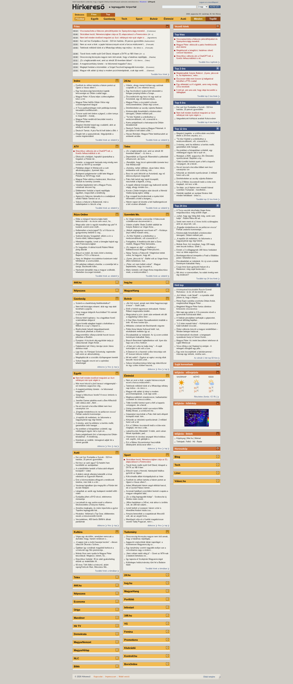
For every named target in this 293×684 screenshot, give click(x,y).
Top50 (213, 19)
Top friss (180, 34)
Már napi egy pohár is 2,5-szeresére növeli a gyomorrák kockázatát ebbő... (196, 313)
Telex (77, 577)
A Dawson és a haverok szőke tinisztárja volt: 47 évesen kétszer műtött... (146, 353)
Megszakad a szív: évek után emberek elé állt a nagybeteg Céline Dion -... (146, 315)
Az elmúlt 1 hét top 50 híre (206, 358)
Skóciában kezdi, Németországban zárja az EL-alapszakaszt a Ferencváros (114, 34)
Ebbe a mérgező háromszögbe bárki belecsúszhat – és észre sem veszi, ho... (94, 220)
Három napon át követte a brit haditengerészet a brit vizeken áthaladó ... (146, 203)
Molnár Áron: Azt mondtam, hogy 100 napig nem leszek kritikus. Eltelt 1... (195, 245)
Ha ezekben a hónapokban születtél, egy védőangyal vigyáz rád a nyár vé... (194, 151)
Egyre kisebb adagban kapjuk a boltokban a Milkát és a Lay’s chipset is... (95, 324)
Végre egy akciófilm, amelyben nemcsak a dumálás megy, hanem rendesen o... (94, 537)
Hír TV (77, 626)
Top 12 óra (181, 129)
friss (109, 367)
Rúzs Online (81, 214)
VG (126, 623)
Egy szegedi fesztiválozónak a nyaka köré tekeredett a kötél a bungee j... (145, 197)
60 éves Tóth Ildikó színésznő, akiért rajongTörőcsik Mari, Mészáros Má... (92, 566)
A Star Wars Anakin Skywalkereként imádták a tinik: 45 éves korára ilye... (146, 321)
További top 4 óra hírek (207, 122)
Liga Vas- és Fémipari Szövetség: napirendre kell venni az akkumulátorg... (95, 353)
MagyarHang (131, 290)
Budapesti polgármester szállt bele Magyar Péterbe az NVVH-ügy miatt (94, 174)
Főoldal (80, 19)
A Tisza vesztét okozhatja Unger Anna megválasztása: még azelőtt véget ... (193, 211)
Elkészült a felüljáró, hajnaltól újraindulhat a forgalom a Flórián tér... (95, 158)
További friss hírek (159, 74)
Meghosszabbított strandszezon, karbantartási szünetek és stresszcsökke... (146, 398)
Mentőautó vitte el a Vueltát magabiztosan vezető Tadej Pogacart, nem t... (144, 520)
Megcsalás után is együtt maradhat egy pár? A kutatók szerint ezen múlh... (96, 226)
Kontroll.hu (130, 656)
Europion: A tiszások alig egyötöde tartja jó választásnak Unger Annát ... (94, 341)
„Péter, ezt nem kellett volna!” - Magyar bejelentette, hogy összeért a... (143, 265)
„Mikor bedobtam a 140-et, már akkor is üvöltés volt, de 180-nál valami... (147, 503)
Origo (77, 610)
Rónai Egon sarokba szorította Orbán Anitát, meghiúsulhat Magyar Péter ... (195, 302)
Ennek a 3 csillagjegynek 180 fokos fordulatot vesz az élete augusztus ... (196, 251)
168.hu (128, 615)
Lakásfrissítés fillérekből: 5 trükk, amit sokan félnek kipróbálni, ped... (146, 432)
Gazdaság (109, 19)
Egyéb (94, 19)
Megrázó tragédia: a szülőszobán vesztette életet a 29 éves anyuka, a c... (195, 134)
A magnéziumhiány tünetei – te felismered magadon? (103, 64)
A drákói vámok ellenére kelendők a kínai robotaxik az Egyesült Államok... (94, 475)
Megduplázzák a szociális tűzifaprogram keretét (97, 357)
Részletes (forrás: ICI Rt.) (205, 397)
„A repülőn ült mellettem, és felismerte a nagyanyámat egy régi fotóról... (194, 239)
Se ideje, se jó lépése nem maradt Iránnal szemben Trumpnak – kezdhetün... (194, 188)
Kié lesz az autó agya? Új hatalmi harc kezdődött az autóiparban (93, 464)
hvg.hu (128, 282)
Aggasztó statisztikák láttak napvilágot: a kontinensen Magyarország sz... (144, 543)
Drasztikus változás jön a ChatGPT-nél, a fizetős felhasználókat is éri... (194, 57)
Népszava (79, 290)
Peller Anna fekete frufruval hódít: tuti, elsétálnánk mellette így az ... (143, 330)
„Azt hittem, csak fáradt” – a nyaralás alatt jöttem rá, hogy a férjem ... (195, 296)
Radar (199, 441)
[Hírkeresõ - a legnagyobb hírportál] (104, 7)
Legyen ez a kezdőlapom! (208, 2)
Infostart (129, 607)
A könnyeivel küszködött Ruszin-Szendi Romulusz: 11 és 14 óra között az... (194, 290)
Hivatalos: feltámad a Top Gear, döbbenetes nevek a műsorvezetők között (95, 515)
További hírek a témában (106, 571)
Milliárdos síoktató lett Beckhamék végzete (145, 326)
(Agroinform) (152, 38)
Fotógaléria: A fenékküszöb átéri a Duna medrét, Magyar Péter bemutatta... (143, 242)
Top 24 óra (181, 206)
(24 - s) (150, 34)
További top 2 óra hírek (207, 96)
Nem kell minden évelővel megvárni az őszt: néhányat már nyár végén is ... (113, 38)
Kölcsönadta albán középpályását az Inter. (145, 476)
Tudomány (130, 532)
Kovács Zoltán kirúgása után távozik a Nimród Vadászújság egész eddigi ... (146, 191)
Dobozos (79, 14)
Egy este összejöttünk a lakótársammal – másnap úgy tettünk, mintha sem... (194, 353)
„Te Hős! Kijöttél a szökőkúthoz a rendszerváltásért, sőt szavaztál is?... (142, 237)
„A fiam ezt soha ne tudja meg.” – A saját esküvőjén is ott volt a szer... (144, 347)
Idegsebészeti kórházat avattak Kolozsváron (196, 118)
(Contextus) (151, 31)
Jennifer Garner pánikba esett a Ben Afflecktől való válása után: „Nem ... (96, 401)
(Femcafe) (150, 44)
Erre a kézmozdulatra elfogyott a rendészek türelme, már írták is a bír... (95, 481)
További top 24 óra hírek (207, 278)
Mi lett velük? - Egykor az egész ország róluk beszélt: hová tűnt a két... (146, 358)
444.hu (78, 282)
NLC (76, 658)
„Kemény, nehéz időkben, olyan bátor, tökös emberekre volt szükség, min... (145, 169)
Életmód (168, 19)
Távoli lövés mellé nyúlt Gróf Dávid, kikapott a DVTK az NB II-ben (109, 54)
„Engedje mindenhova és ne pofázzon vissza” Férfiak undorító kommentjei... (196, 228)
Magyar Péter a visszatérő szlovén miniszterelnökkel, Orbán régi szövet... (143, 103)
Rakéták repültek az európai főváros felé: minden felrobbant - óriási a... (194, 194)
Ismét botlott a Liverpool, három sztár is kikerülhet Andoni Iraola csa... (143, 509)
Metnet (198, 438)
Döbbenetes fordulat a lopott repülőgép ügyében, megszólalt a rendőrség (93, 191)
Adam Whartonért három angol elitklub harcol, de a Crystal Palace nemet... (146, 486)
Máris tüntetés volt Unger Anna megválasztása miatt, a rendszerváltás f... (146, 271)
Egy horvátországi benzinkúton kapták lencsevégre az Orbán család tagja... (93, 92)
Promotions (131, 640)
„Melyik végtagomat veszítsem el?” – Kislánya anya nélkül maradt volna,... (146, 231)
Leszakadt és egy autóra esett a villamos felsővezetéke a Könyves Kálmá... (94, 503)
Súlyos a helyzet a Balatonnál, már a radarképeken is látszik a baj (92, 203)
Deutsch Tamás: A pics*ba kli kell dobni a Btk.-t (97, 130)
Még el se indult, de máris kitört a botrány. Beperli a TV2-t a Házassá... (94, 254)
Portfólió (129, 599)
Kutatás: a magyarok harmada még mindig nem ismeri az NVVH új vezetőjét (97, 163)
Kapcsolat (98, 676)
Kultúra (78, 532)
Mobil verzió (124, 676)
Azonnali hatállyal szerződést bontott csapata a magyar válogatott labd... (147, 492)
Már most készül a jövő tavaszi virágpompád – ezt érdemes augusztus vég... (96, 384)
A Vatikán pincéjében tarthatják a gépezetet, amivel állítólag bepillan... (195, 319)
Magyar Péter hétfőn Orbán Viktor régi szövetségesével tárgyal (92, 103)
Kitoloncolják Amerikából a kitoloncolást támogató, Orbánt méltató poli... (194, 234)
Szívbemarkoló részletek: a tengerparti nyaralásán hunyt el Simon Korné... (193, 336)
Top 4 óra (180, 102)
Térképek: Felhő (183, 441)
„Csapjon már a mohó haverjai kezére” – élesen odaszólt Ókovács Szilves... (96, 543)
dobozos (101, 367)
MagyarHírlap (81, 650)
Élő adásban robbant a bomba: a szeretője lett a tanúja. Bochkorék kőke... (97, 265)
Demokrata (80, 634)
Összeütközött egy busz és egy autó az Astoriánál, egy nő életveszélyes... (143, 97)
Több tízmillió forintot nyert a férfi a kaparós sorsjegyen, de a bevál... (195, 162)
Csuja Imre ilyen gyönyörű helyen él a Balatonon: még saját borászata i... (193, 268)
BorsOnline (130, 664)
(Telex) (147, 60)
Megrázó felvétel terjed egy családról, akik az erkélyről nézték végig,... (96, 126)
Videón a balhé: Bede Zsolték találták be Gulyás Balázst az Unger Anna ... (144, 226)
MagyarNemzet (82, 642)
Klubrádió (130, 648)
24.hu (127, 81)
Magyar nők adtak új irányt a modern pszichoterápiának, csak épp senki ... (113, 70)
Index (77, 81)
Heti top (179, 285)
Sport (139, 19)
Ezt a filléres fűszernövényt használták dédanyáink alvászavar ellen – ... (143, 443)
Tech (124, 19)
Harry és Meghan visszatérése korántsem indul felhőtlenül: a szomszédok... (96, 259)
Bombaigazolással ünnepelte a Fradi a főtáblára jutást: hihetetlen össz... (197, 256)
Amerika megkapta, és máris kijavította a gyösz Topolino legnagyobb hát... (97, 509)
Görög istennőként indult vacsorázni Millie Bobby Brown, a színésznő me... (144, 409)
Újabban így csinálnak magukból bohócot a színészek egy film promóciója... (95, 549)
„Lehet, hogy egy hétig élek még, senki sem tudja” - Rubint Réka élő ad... (195, 217)
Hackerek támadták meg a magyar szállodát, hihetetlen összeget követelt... (95, 271)
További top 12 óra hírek (207, 199)
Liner (178, 473)
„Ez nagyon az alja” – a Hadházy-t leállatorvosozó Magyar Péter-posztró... (143, 248)
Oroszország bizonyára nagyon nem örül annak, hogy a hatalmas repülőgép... (114, 57)
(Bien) (129, 64)
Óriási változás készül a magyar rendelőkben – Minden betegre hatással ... (197, 330)
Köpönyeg (180, 438)
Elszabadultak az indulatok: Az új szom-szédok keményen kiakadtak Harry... (197, 262)
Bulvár (154, 19)
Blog (177, 457)
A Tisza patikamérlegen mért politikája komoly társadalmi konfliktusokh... (96, 109)
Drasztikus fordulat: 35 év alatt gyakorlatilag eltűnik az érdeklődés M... (95, 560)
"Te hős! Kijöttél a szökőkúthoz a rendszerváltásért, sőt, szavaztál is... (192, 140)
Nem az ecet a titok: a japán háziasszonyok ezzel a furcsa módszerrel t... (113, 44)
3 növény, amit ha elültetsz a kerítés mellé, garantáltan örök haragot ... (195, 145)
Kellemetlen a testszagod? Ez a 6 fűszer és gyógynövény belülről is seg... (95, 231)
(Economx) (150, 67)
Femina (128, 632)
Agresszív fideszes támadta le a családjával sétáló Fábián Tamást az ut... (95, 197)
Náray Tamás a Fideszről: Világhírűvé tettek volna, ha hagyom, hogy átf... (145, 254)
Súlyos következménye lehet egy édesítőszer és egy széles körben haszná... (146, 364)
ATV (76, 146)
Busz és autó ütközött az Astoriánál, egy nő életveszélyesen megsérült (145, 174)
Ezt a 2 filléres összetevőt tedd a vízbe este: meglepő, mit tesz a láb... (196, 183)
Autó (183, 19)
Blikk (77, 666)
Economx (79, 601)
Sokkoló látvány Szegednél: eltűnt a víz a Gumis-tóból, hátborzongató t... (94, 237)
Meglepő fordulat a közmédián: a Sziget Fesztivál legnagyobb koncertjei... (113, 67)
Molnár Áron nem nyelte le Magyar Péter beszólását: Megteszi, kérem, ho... (93, 554)
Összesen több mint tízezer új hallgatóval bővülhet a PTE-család (194, 80)
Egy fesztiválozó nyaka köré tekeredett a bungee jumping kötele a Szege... (144, 92)
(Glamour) (150, 71)
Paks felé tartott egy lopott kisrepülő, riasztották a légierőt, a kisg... (142, 180)
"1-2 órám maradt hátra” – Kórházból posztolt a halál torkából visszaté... (197, 324)
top (115, 367)
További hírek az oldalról (106, 140)
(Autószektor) (149, 41)
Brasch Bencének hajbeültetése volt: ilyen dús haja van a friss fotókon (146, 341)
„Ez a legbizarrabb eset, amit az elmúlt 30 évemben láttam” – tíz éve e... (112, 60)
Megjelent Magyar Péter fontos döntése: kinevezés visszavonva (194, 307)
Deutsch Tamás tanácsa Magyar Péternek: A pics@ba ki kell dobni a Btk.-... (146, 129)
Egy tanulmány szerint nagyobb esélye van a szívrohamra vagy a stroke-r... (146, 549)
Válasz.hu (180, 481)
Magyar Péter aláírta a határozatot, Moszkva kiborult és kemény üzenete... (95, 180)
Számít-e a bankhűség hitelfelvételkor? (93, 303)
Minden (198, 19)
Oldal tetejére (209, 677)
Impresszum (110, 676)
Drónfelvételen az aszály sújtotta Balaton (194, 178)
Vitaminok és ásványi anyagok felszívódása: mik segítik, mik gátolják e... (146, 438)
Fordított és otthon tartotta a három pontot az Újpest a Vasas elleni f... (96, 86)
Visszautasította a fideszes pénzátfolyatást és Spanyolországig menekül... (113, 31)
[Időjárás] (196, 426)
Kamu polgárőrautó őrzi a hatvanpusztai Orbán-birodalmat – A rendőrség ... (96, 435)
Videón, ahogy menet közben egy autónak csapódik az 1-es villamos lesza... (144, 86)
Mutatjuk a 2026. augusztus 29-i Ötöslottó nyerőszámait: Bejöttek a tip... (194, 157)
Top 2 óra (180, 68)
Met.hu (190, 438)
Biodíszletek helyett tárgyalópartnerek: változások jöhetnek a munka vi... (93, 330)
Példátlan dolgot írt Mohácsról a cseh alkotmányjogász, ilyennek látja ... (92, 169)
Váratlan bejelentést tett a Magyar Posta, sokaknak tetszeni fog (94, 186)
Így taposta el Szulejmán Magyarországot (144, 559)
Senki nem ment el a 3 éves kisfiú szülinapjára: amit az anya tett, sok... (197, 222)
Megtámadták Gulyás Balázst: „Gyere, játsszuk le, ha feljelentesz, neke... (197, 74)
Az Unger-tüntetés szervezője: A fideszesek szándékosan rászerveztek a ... (145, 220)
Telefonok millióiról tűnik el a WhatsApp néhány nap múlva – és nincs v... (112, 48)
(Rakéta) (152, 57)
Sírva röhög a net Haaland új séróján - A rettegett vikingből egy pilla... (194, 347)
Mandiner (79, 618)
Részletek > (144, 2)
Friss (93, 14)
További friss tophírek (208, 62)
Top (108, 14)
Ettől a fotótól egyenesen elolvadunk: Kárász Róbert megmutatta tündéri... (146, 310)
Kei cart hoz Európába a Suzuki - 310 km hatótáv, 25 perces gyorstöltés (112, 41)
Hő (194, 441)
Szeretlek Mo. (132, 214)
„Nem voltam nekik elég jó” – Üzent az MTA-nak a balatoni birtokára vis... (147, 554)
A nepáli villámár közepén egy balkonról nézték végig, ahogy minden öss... (147, 186)
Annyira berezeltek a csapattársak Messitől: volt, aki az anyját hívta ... (145, 515)
